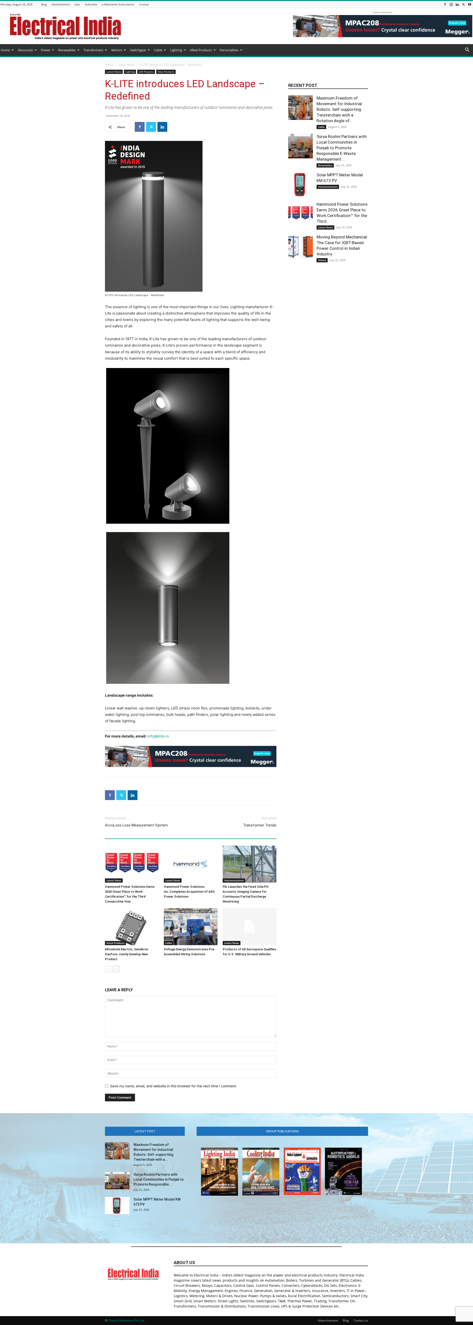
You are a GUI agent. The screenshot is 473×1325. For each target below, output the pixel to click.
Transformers (93, 50)
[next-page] (116, 969)
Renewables (67, 50)
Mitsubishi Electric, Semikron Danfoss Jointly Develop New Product (126, 954)
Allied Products (201, 50)
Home (5, 50)
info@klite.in (158, 736)
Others (322, 260)
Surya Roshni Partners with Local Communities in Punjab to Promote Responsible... (159, 1179)
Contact (144, 4)
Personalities (229, 50)
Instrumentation (234, 880)
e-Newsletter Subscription (118, 4)
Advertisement (60, 4)
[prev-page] (108, 969)
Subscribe (91, 4)
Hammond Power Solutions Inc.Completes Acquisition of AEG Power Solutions (189, 891)
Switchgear (138, 50)
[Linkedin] (457, 4)
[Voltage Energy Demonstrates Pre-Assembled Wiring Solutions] (191, 926)
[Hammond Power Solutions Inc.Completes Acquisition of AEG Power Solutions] (191, 864)
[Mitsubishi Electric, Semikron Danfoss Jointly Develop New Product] (132, 926)
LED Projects (146, 71)
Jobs (77, 4)
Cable (158, 50)
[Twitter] (463, 4)
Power (45, 50)
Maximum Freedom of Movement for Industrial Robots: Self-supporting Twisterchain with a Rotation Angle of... (339, 109)
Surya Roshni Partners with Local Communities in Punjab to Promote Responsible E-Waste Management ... (342, 148)
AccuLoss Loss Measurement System (136, 825)
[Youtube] (469, 4)
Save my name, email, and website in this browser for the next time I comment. (173, 1086)
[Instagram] (451, 4)
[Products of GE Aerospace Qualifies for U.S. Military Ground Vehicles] (249, 926)
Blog (44, 4)
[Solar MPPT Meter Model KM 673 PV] (300, 184)
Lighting (176, 50)
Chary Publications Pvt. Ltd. (126, 1320)
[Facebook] (445, 4)
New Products (166, 71)
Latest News (126, 65)
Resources (25, 50)
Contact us (361, 1320)
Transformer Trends (259, 825)
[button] (467, 50)
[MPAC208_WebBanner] (190, 756)
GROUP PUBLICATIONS (282, 1131)
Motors (116, 50)
